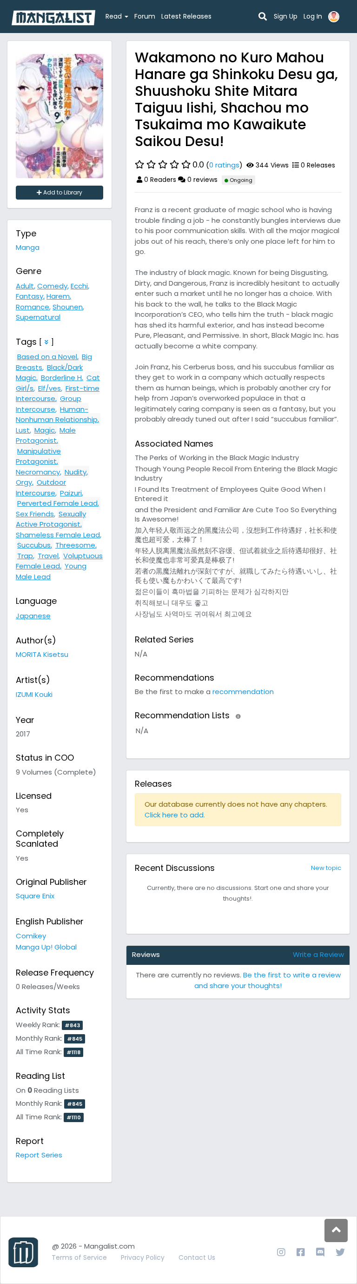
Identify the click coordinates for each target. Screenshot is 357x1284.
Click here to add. (175, 815)
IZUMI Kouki (34, 694)
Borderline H (61, 377)
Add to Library (62, 192)
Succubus (34, 545)
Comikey (31, 936)
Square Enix (35, 896)
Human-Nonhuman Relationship (57, 414)
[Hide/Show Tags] (46, 342)
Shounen (68, 307)
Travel (48, 556)
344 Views (271, 165)
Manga (28, 247)
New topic (326, 867)
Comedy (52, 286)
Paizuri (71, 493)
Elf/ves (49, 388)
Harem (58, 296)
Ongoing (240, 180)
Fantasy (29, 296)
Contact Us (196, 1257)
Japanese (33, 616)
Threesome (75, 545)
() (217, 164)
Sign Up (286, 16)
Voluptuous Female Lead (59, 561)
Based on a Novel (47, 356)
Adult (25, 286)
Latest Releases (186, 16)
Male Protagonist (46, 435)
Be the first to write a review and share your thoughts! (267, 980)
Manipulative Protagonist (38, 456)
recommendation (243, 691)
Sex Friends (35, 514)
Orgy (24, 482)
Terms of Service (79, 1257)
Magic (44, 430)
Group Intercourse (48, 404)
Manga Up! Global (46, 947)
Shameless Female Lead (58, 535)
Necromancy (38, 472)
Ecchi (79, 286)
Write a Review (318, 954)
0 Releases (317, 165)
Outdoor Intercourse (41, 487)
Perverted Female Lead (57, 503)
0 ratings (224, 165)
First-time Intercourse (57, 393)
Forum (144, 16)
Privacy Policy (143, 1257)
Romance (32, 307)
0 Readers (159, 179)
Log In (313, 16)
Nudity (75, 472)
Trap (25, 556)
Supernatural (38, 317)
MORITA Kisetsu (42, 654)
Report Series (39, 1155)
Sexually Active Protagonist (51, 519)
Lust (23, 430)
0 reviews (201, 179)
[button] (238, 716)
